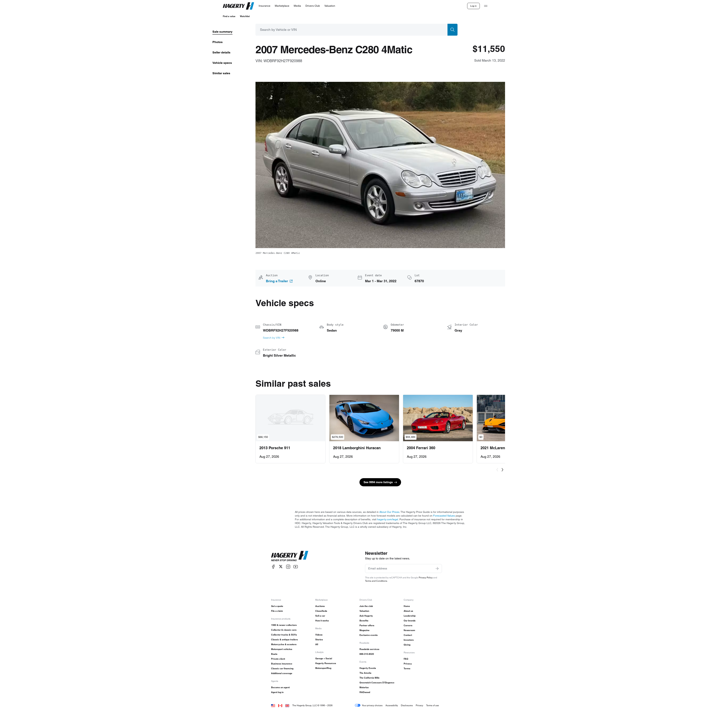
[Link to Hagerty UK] (287, 705)
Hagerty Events (367, 668)
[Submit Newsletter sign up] (437, 568)
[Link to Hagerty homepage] (289, 556)
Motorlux (364, 687)
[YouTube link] (295, 566)
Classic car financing (282, 668)
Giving (407, 644)
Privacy (408, 663)
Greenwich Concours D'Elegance (376, 682)
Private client (278, 659)
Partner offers (366, 625)
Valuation (364, 611)
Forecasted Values (444, 515)
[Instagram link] (288, 566)
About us (408, 611)
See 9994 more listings (378, 482)
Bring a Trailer (277, 281)
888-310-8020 (366, 654)
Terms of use (432, 705)
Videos (319, 634)
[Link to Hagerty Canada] (280, 705)
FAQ (406, 659)
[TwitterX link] (280, 566)
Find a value (229, 16)
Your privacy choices (372, 705)
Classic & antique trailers (284, 639)
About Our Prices (389, 511)
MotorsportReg (323, 668)
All (316, 644)
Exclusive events (368, 635)
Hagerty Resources (325, 663)
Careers (408, 625)
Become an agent (280, 687)
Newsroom (409, 630)
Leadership (410, 616)
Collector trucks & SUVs (284, 634)
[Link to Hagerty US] (273, 705)
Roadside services (369, 649)
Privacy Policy (426, 577)
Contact (408, 635)
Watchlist (245, 16)
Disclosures (407, 705)
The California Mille (369, 678)
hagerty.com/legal (387, 519)
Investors (409, 640)
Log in (473, 6)
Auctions (320, 606)
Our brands (410, 620)
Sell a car (320, 616)
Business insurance (281, 663)
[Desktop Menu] (486, 6)
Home (407, 606)
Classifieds (321, 611)
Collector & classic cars (284, 630)
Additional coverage (281, 673)
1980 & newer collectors (284, 625)
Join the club (366, 606)
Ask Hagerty (366, 616)
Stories (319, 639)
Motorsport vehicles (281, 649)
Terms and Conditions (376, 581)
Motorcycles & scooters (284, 644)
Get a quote (277, 606)
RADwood (364, 692)
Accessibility (391, 705)
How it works (322, 620)
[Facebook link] (273, 566)
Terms (407, 668)
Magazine (364, 630)
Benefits (363, 620)
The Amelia (365, 673)
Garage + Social (323, 658)
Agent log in (277, 692)
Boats (274, 654)
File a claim (277, 611)
